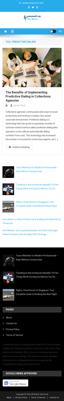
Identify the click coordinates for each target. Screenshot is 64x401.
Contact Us (11, 323)
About (9, 317)
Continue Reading (21, 147)
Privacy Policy (12, 329)
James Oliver (19, 105)
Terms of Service (14, 335)
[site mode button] (53, 31)
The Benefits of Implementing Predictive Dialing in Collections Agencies (28, 96)
